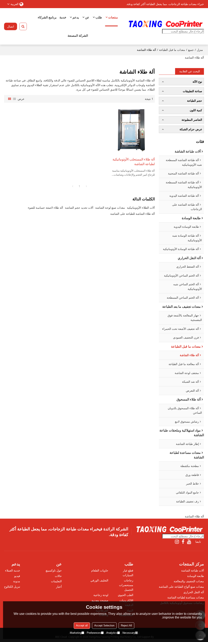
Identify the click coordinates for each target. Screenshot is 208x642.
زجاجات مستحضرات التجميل (126, 584)
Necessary (128, 632)
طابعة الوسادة (195, 576)
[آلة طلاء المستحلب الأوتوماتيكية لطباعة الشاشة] (131, 130)
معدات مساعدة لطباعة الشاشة (185, 597)
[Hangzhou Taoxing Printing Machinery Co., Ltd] (165, 24)
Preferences (94, 632)
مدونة (16, 581)
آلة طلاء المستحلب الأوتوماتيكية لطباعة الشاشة (134, 161)
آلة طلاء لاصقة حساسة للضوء (45, 207)
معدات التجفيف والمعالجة (189, 581)
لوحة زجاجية (100, 595)
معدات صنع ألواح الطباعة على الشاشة (181, 587)
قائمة (14, 99)
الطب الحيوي (125, 595)
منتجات (113, 17)
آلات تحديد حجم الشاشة (79, 207)
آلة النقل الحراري (193, 592)
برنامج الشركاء (47, 17)
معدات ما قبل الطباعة (172, 50)
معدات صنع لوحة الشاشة (110, 207)
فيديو (17, 576)
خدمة (63, 17)
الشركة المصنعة (78, 35)
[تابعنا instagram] (177, 542)
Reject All (126, 625)
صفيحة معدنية (100, 600)
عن (87, 17)
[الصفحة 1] (72, 186)
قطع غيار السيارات (128, 572)
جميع (191, 50)
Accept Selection (104, 625)
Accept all (82, 625)
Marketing (75, 632)
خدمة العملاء (12, 570)
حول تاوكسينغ (54, 570)
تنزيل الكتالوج (12, 587)
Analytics (111, 632)
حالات (58, 576)
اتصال (10, 26)
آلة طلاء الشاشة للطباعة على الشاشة (132, 214)
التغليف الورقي (99, 580)
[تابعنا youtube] (189, 542)
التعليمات (56, 581)
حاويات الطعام (99, 570)
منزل (200, 50)
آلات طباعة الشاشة (192, 570)
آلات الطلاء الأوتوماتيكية (141, 207)
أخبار (59, 587)
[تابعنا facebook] (183, 542)
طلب (98, 17)
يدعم (76, 17)
